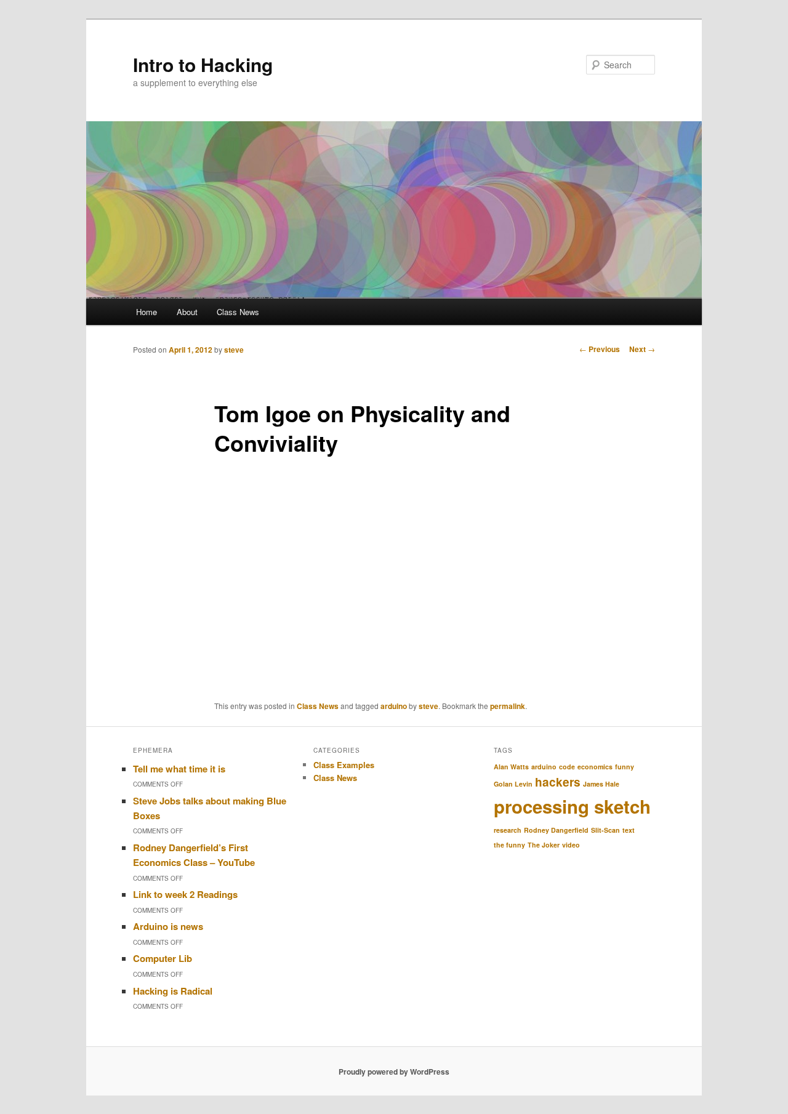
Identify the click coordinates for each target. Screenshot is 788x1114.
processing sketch (572, 806)
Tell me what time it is (179, 768)
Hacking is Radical (172, 991)
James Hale (601, 783)
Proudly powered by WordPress (394, 1071)
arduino (393, 705)
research (507, 830)
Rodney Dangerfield (556, 830)
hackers (558, 782)
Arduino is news (168, 926)
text (628, 830)
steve (234, 349)
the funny (509, 844)
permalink (507, 705)
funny (624, 766)
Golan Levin (513, 783)
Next (642, 349)
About (187, 312)
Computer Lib (162, 958)
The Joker (544, 844)
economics (595, 766)
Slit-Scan (605, 830)
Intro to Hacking (203, 64)
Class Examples (343, 765)
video (571, 844)
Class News (238, 312)
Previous (599, 349)
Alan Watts (511, 766)
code (567, 766)
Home (146, 312)
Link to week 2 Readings (185, 894)
